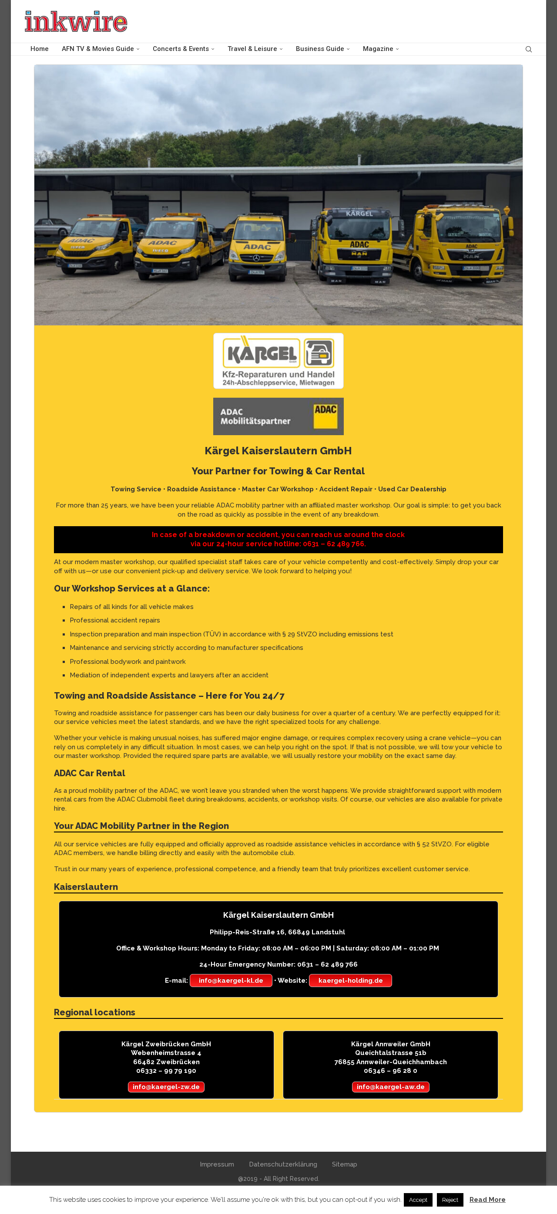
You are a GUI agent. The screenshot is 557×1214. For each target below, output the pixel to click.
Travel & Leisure (252, 49)
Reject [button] (450, 1200)
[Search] (528, 49)
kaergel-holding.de (351, 980)
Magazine (378, 49)
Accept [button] (418, 1200)
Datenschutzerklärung (283, 1164)
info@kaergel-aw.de (391, 1087)
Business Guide (320, 49)
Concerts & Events (181, 49)
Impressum (217, 1164)
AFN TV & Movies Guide (98, 49)
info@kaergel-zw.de (166, 1087)
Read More (488, 1200)
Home (39, 49)
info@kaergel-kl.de (231, 980)
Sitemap (344, 1164)
